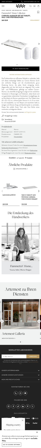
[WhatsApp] (20, 393)
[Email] (25, 393)
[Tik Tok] (18, 406)
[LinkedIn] (23, 406)
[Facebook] (13, 406)
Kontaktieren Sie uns (31, 1)
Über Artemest (7, 1)
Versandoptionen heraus (30, 145)
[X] (32, 406)
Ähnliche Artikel (21, 169)
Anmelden (33, 356)
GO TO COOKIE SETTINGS (11, 444)
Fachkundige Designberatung (10, 148)
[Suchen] (30, 6)
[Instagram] (8, 406)
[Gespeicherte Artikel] (34, 6)
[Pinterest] (28, 406)
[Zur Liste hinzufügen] (38, 12)
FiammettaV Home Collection (13, 13)
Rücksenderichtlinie (30, 153)
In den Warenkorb (20, 69)
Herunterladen (18, 137)
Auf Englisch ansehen (30, 112)
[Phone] (16, 393)
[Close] (37, 432)
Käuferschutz (33, 150)
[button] (2, 43)
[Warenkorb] (38, 6)
